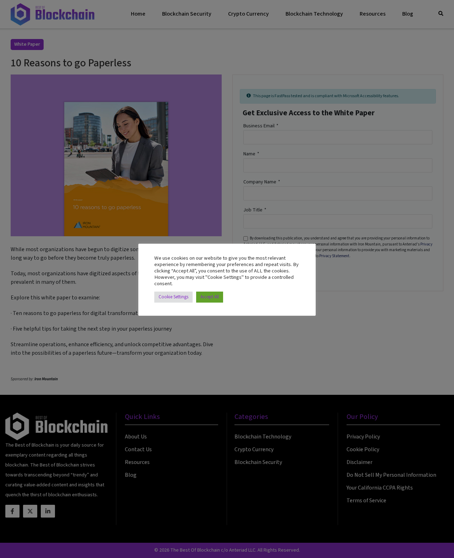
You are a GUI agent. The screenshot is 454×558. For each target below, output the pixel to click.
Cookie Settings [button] (173, 297)
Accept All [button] (209, 297)
